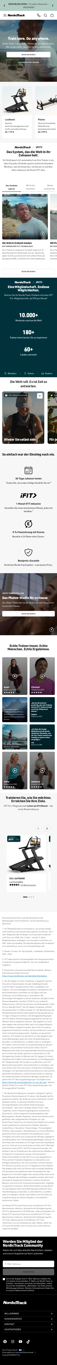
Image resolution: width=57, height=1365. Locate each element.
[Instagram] (12, 1341)
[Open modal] (40, 396)
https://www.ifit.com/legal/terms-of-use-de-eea (24, 1082)
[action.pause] (42, 234)
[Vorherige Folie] (4, 5)
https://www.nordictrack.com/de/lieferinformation (24, 976)
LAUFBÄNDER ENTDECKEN (28, 62)
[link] (16, 15)
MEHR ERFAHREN (28, 55)
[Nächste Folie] (53, 5)
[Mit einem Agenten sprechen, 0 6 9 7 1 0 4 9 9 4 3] (39, 15)
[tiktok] (28, 1341)
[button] (5, 15)
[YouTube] (20, 1341)
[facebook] (5, 1341)
